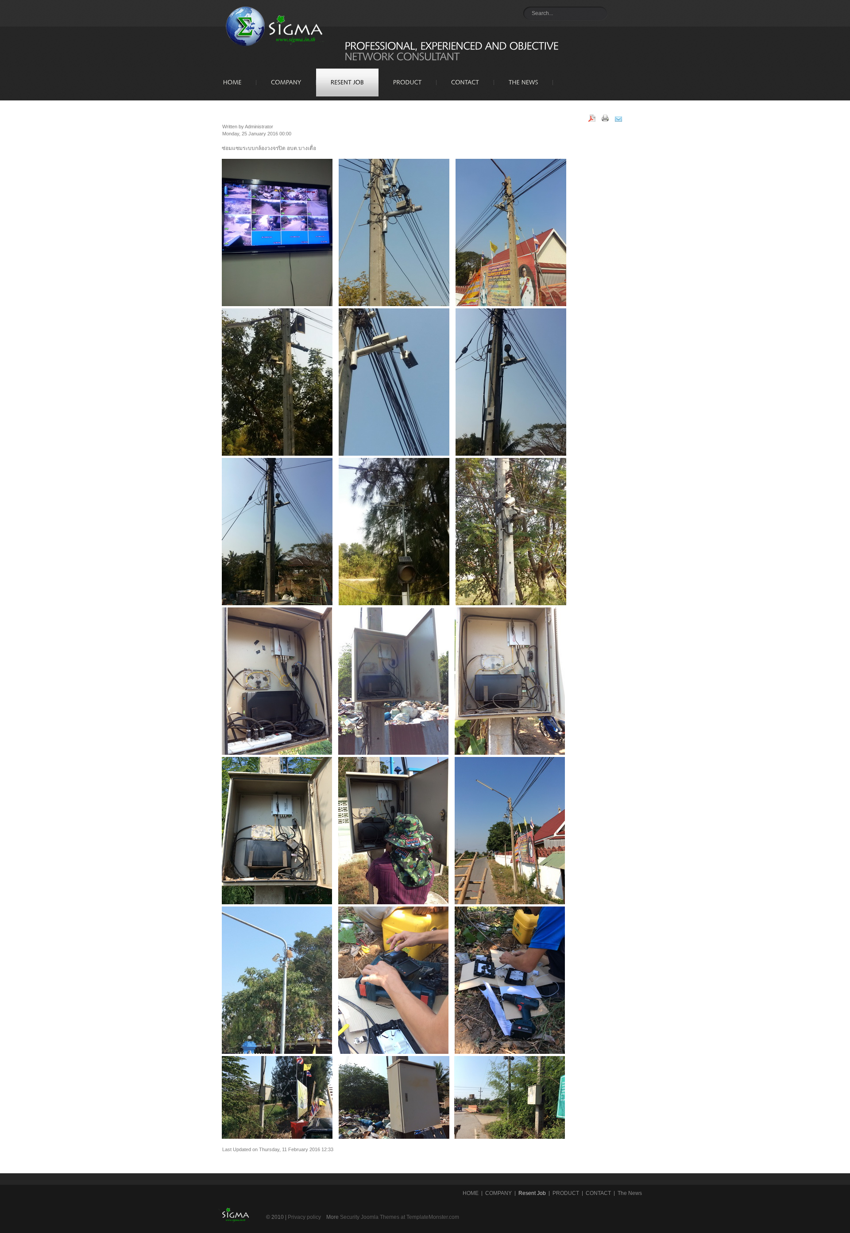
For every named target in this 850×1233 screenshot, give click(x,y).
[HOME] (232, 84)
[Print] (608, 120)
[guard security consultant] (268, 31)
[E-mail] (621, 120)
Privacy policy (304, 1217)
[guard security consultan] (234, 1229)
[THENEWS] (523, 84)
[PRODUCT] (408, 84)
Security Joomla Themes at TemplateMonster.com (399, 1217)
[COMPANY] (286, 84)
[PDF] (595, 120)
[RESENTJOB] (347, 84)
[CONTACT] (465, 84)
